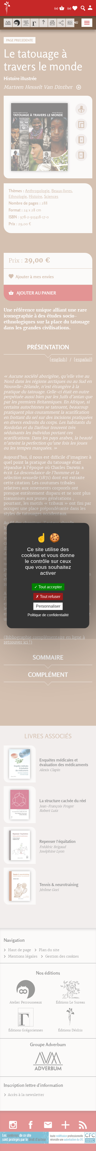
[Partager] (61, 23)
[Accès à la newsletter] (52, 23)
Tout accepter (49, 587)
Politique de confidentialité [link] (48, 615)
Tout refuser (49, 596)
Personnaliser (48, 606)
